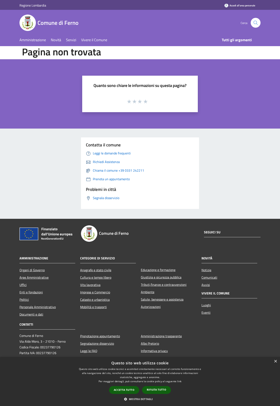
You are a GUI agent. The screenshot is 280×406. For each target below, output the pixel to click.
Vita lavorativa (90, 284)
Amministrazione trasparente (161, 336)
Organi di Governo (32, 270)
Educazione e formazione (158, 269)
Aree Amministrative (34, 277)
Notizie (206, 270)
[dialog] (140, 381)
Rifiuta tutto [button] (156, 389)
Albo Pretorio (150, 343)
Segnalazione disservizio (97, 343)
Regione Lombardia (32, 5)
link (179, 381)
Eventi (206, 312)
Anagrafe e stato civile (95, 270)
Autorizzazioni (151, 306)
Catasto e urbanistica (95, 299)
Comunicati (209, 277)
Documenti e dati (31, 314)
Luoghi (206, 305)
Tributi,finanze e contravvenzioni (164, 284)
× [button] (275, 361)
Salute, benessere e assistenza (162, 299)
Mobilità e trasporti (93, 306)
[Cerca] (256, 23)
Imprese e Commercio (95, 292)
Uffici (23, 284)
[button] (140, 399)
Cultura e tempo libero (95, 277)
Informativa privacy (154, 350)
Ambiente (147, 292)
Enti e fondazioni (31, 292)
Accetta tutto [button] (124, 390)
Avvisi (205, 284)
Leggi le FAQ (88, 350)
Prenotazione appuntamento (100, 336)
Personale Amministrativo (37, 306)
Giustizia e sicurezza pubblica (161, 277)
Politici (24, 299)
